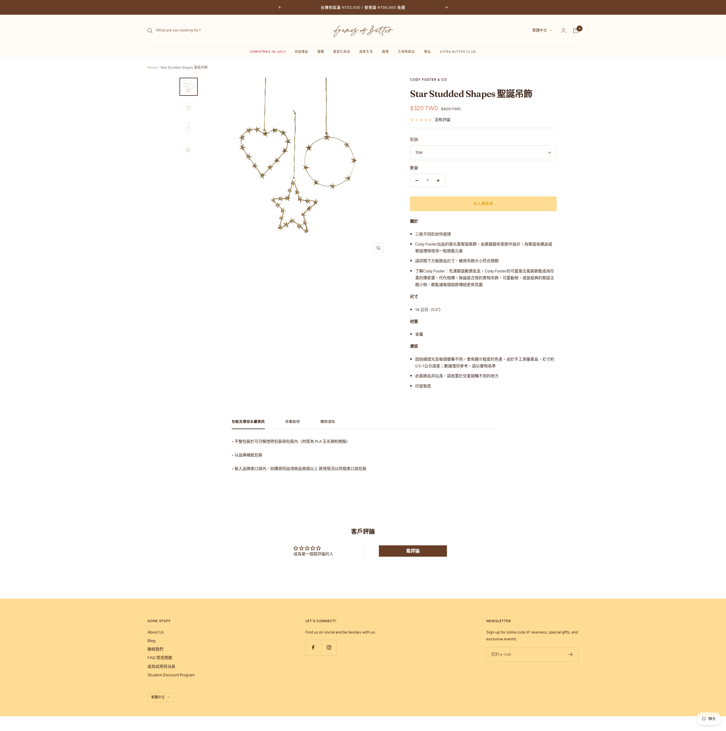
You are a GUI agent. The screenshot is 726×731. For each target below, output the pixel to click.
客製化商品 (341, 52)
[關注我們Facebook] (313, 647)
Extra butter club (458, 52)
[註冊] (570, 654)
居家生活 (366, 52)
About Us (155, 632)
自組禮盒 (301, 52)
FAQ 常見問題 (159, 657)
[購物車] (576, 30)
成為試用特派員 (161, 666)
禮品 (427, 52)
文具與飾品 (406, 52)
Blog (151, 640)
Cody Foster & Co (428, 80)
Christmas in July (268, 52)
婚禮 (385, 52)
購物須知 (327, 422)
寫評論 (413, 551)
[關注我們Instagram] (329, 647)
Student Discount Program (171, 675)
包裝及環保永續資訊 (248, 422)
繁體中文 (539, 30)
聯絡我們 (155, 649)
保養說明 (292, 422)
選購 (320, 52)
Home (152, 67)
